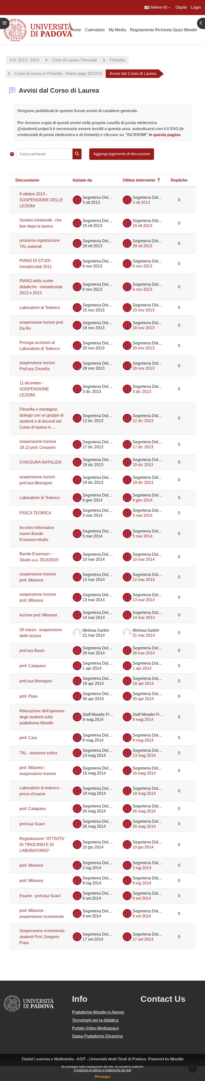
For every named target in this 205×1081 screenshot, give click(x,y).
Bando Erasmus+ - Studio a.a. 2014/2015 (39, 557)
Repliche (179, 180)
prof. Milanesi (31, 865)
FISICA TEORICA (35, 513)
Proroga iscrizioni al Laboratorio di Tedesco (40, 345)
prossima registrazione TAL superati (40, 243)
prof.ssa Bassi (32, 650)
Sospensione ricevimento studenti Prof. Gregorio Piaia (42, 937)
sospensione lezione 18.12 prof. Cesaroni (38, 444)
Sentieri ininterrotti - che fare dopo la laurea (41, 223)
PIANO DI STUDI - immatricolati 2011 (36, 264)
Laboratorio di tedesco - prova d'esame (40, 791)
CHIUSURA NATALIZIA (41, 462)
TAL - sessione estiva (38, 753)
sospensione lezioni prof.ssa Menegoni (37, 480)
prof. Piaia (29, 696)
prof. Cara (28, 738)
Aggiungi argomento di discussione (121, 154)
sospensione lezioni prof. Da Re (42, 325)
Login (196, 7)
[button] (158, 7)
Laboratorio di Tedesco (40, 307)
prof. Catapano (33, 666)
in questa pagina (164, 135)
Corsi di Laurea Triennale (74, 60)
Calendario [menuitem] (95, 30)
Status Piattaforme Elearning (97, 1036)
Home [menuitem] (75, 30)
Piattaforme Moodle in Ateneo (98, 1012)
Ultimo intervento (139, 180)
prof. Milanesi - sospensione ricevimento (42, 913)
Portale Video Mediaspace (95, 1028)
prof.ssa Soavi (32, 824)
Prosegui (102, 1077)
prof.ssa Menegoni (36, 681)
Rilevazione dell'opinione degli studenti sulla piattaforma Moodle (42, 717)
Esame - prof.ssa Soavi (40, 896)
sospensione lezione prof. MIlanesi (38, 597)
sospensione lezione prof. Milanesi (38, 577)
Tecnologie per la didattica (95, 1020)
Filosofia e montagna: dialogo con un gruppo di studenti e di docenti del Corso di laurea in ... (42, 418)
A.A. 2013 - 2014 (24, 60)
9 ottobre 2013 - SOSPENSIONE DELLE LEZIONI (41, 200)
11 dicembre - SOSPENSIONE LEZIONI (34, 389)
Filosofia (117, 60)
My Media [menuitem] (117, 30)
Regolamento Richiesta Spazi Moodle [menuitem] (163, 30)
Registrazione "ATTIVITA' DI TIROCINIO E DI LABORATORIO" (42, 844)
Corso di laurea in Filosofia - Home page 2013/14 (58, 73)
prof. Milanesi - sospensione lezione (38, 771)
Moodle (177, 1059)
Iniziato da (82, 180)
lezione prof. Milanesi (38, 615)
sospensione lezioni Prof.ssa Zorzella (37, 366)
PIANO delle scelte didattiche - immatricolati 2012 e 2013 (41, 287)
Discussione (27, 180)
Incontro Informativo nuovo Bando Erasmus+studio (37, 534)
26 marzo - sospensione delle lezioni (41, 633)
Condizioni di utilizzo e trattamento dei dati (102, 1070)
